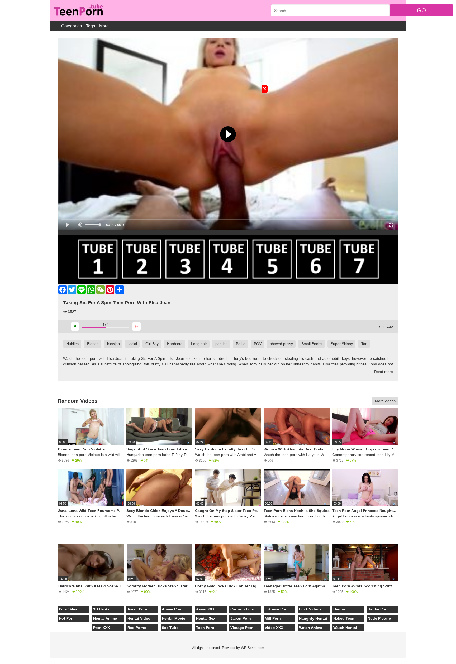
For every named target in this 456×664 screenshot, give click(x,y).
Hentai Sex (205, 618)
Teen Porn (205, 628)
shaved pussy (281, 344)
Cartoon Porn (242, 609)
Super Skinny (342, 344)
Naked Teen (343, 618)
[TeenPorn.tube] (78, 10)
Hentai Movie (173, 618)
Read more (383, 372)
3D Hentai (102, 609)
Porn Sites (68, 609)
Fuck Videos (310, 609)
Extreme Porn (277, 609)
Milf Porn (273, 618)
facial (132, 344)
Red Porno (136, 628)
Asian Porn (137, 609)
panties (221, 344)
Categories (71, 26)
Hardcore (175, 344)
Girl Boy (152, 344)
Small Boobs (311, 344)
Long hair (199, 344)
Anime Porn (172, 609)
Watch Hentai (345, 628)
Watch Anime (310, 628)
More (104, 26)
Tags (90, 26)
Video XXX (274, 628)
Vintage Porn (242, 628)
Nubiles (72, 344)
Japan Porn (240, 618)
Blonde (93, 344)
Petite (240, 344)
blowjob (113, 344)
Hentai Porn (378, 609)
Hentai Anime (105, 618)
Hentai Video (138, 618)
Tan (364, 344)
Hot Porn (67, 618)
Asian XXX (205, 609)
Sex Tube (170, 628)
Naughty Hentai (313, 618)
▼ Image (385, 326)
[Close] (0, 661)
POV (258, 344)
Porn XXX (101, 628)
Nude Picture (379, 618)
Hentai (339, 609)
